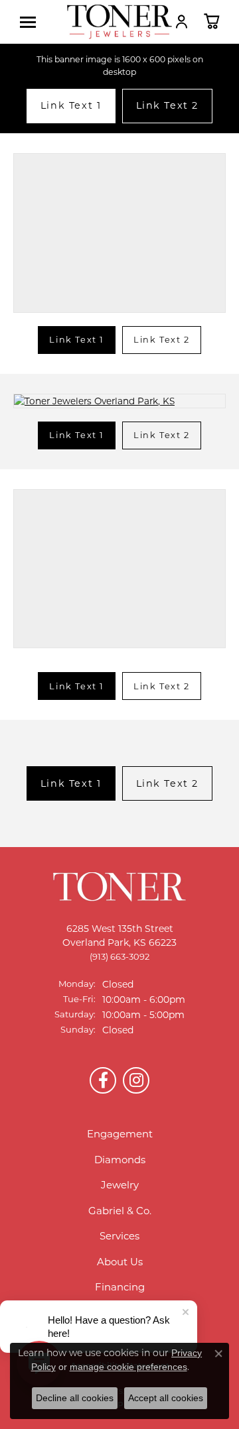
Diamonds (119, 1159)
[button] (181, 21)
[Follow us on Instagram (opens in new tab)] (136, 1080)
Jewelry (120, 1184)
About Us (120, 1261)
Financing (120, 1287)
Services (119, 1235)
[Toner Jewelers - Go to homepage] (119, 22)
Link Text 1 (71, 105)
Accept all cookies (165, 1398)
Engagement (120, 1133)
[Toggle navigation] (31, 22)
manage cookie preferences (128, 1366)
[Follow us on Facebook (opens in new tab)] (103, 1080)
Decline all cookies (75, 1398)
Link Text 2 (167, 105)
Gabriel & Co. (119, 1210)
